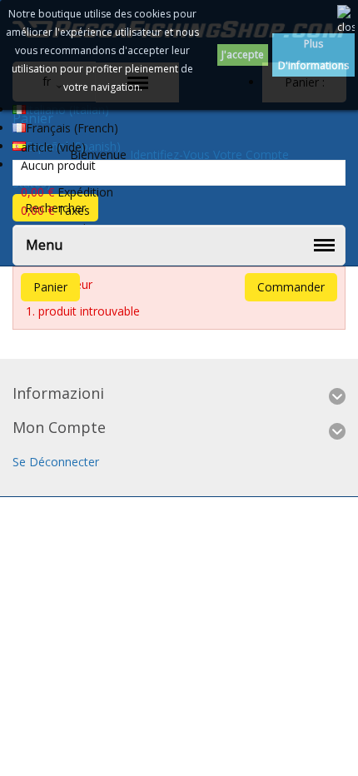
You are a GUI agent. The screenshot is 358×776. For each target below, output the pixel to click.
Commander (291, 287)
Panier (50, 287)
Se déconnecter (55, 462)
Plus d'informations (313, 54)
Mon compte (59, 427)
